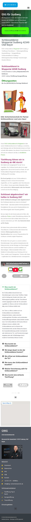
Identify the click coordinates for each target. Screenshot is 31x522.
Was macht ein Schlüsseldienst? (11, 288)
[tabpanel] (8, 385)
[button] (28, 7)
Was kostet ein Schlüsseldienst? (11, 345)
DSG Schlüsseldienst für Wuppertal (14, 143)
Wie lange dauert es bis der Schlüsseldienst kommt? (15, 351)
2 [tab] (14, 393)
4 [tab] (17, 393)
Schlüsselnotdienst (9, 488)
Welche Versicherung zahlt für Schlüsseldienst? (16, 370)
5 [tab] (19, 393)
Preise (9, 216)
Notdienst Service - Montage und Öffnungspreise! (12, 519)
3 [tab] (15, 393)
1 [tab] (12, 393)
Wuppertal (16, 48)
